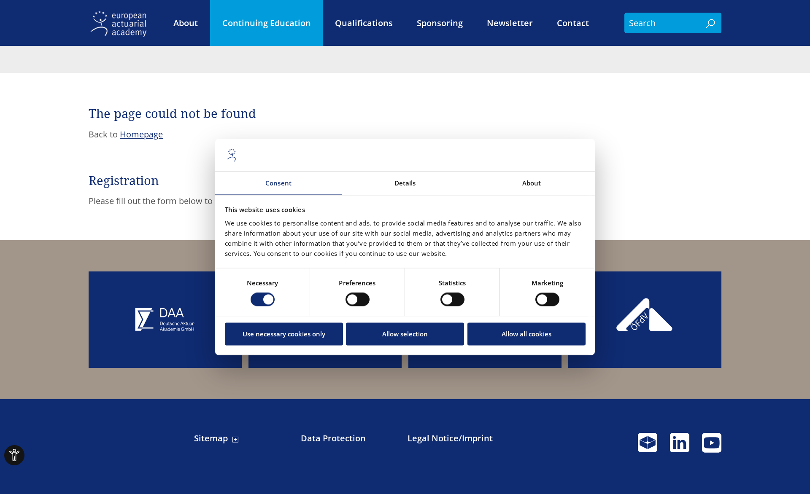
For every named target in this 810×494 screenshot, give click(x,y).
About (185, 23)
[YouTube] (711, 446)
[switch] (358, 299)
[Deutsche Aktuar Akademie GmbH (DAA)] (165, 319)
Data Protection (333, 438)
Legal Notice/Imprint (450, 438)
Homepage (141, 134)
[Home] (121, 23)
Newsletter (510, 23)
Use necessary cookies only (284, 334)
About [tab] (531, 183)
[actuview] (647, 446)
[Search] (710, 23)
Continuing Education (266, 23)
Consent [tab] (278, 183)
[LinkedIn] (679, 446)
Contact (573, 23)
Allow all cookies (526, 334)
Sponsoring (440, 23)
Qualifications (364, 23)
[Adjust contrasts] (14, 455)
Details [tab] (405, 183)
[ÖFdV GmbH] (644, 319)
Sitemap (211, 438)
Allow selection (405, 334)
